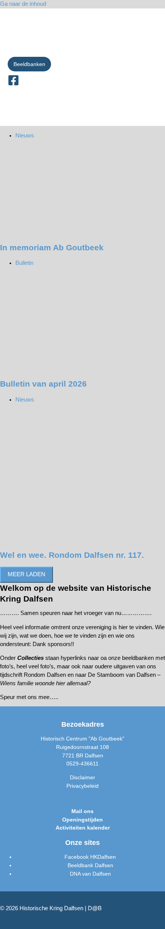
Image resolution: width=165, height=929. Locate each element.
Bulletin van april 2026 (43, 383)
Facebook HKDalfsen (90, 857)
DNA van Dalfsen (90, 874)
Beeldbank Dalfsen (90, 865)
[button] (29, 64)
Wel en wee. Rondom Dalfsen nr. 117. (72, 554)
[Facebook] (13, 84)
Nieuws (24, 135)
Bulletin (24, 263)
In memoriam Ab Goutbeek (52, 247)
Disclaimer (82, 777)
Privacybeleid (82, 786)
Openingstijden (82, 820)
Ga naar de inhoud (23, 4)
